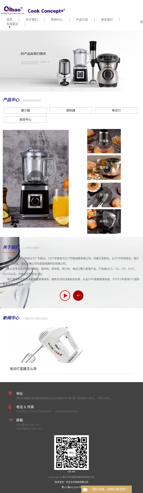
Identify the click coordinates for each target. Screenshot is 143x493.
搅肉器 (70, 110)
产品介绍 (82, 19)
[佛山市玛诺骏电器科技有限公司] (32, 9)
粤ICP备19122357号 (71, 487)
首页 (9, 19)
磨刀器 (25, 110)
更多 (78, 295)
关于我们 (32, 19)
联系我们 (107, 19)
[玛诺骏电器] (71, 61)
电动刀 (116, 110)
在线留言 (12, 24)
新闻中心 (57, 19)
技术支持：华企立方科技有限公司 (71, 482)
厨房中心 (25, 119)
